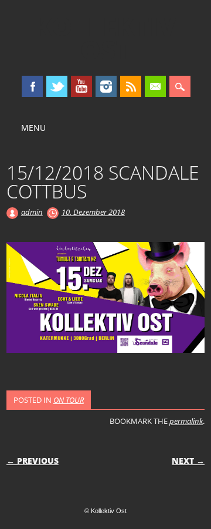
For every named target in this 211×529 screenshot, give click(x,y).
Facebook (32, 86)
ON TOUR (68, 400)
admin (32, 212)
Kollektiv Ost (105, 37)
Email (155, 86)
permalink (186, 421)
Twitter (56, 86)
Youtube (81, 86)
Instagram (106, 86)
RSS (130, 86)
